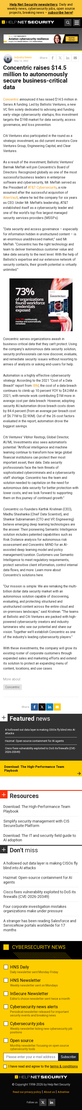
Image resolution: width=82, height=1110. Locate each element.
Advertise (63, 1092)
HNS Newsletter (25, 980)
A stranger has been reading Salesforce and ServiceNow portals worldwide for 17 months (39, 925)
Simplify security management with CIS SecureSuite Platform (36, 823)
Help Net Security (59, 1084)
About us (49, 1092)
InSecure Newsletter (29, 993)
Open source (21, 1040)
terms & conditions (64, 1066)
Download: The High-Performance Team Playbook (34, 768)
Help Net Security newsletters (34, 5)
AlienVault (10, 198)
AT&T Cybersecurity (42, 187)
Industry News (23, 57)
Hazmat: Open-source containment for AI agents (34, 740)
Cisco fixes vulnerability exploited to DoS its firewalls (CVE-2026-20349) (39, 894)
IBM (36, 386)
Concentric (11, 99)
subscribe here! (60, 13)
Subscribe (68, 1057)
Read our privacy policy (27, 1092)
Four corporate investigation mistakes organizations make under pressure (34, 908)
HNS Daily (19, 967)
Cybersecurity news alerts (34, 1006)
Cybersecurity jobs (27, 1023)
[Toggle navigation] (76, 22)
